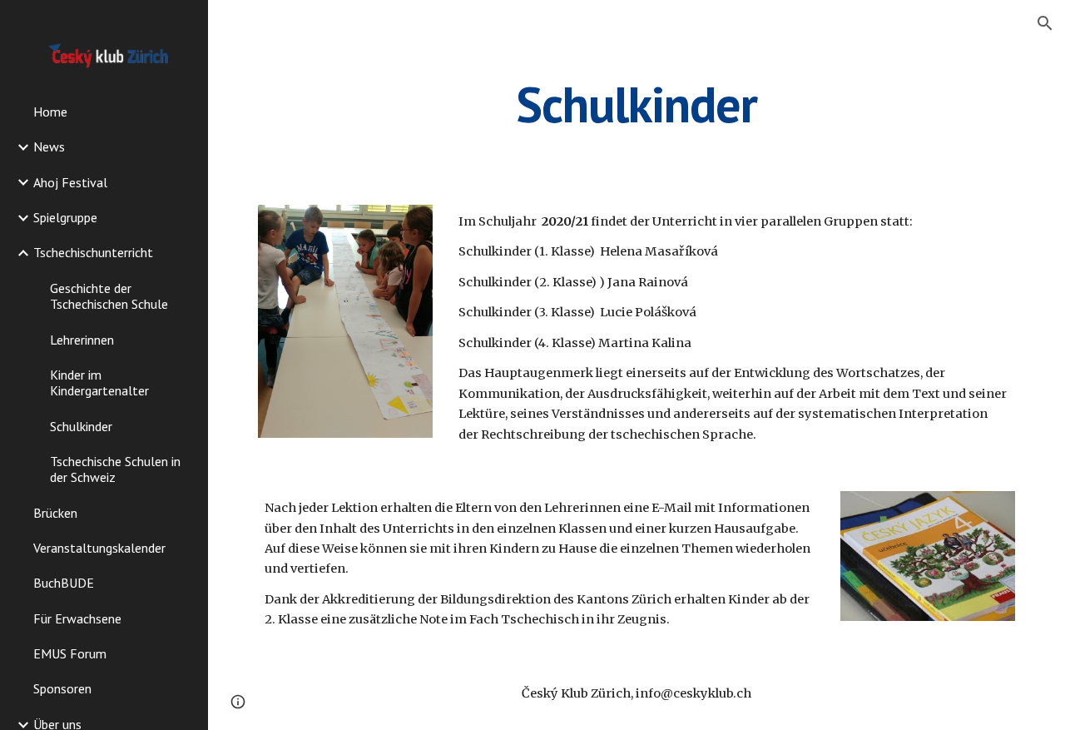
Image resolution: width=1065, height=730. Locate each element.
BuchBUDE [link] (63, 582)
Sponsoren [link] (62, 688)
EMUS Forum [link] (69, 653)
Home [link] (50, 111)
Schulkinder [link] (81, 426)
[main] (637, 104)
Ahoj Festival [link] (70, 182)
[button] (1045, 23)
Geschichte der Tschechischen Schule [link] (109, 296)
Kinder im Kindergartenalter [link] (99, 382)
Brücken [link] (55, 512)
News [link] (49, 146)
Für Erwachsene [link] (77, 618)
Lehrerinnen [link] (82, 339)
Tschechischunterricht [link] (93, 252)
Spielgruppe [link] (65, 217)
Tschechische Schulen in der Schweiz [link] (115, 469)
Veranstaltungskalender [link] (99, 547)
